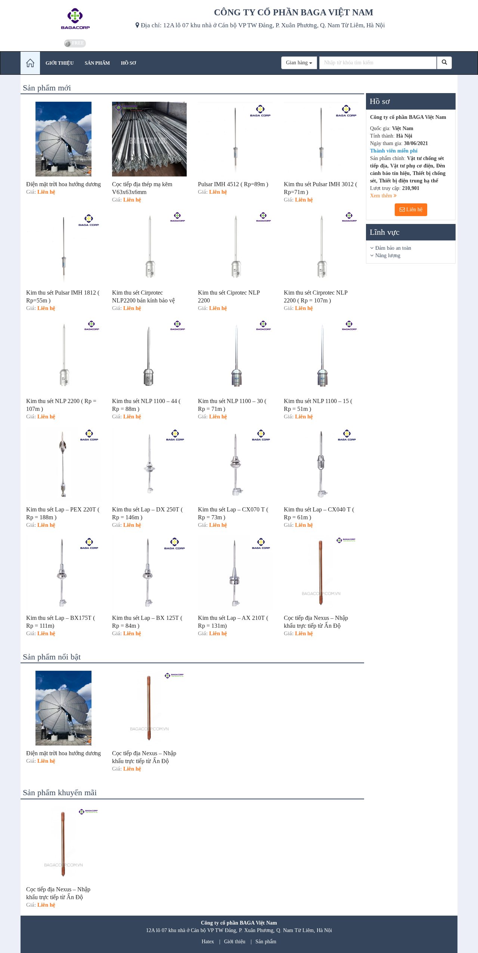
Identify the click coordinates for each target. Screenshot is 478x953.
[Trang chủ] (30, 63)
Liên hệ (413, 209)
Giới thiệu (234, 941)
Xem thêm (382, 196)
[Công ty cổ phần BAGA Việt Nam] (75, 18)
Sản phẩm (265, 941)
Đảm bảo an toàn (393, 248)
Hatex (208, 941)
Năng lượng (387, 255)
